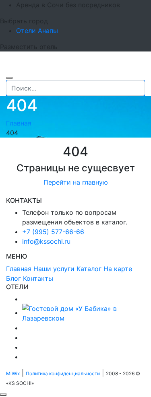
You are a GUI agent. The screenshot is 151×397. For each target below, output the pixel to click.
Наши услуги (53, 269)
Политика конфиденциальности (63, 373)
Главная (18, 123)
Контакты (38, 278)
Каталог (89, 269)
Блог (13, 278)
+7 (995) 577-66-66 (53, 232)
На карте (117, 269)
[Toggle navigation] (11, 68)
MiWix (13, 373)
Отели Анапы (37, 31)
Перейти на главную (75, 182)
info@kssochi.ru (46, 241)
